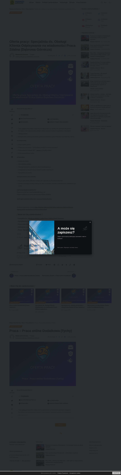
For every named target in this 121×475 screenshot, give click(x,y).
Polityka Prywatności (63, 473)
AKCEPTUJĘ (116, 473)
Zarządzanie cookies (74, 473)
